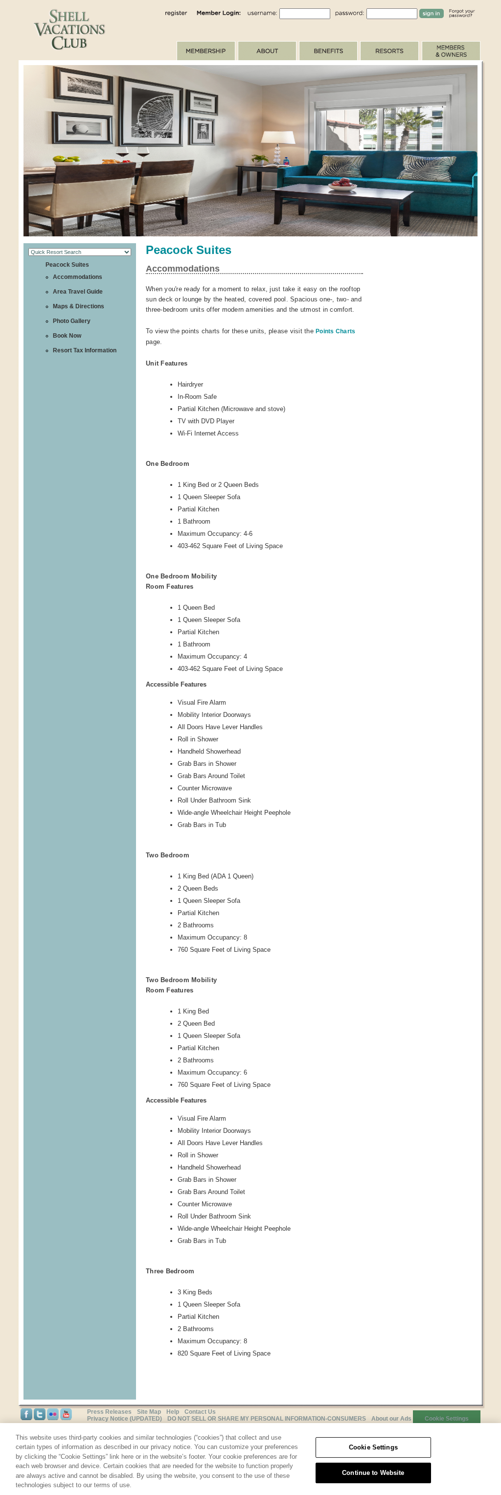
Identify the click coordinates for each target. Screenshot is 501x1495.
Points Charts (335, 331)
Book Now (67, 335)
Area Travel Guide (78, 291)
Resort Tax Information (84, 350)
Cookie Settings (373, 1447)
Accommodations (77, 277)
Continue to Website (373, 1472)
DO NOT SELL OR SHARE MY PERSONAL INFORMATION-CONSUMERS (266, 1418)
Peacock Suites (67, 264)
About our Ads (391, 1418)
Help (172, 1411)
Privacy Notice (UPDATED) (124, 1418)
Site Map (149, 1411)
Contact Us (200, 1411)
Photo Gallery (72, 321)
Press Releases (109, 1411)
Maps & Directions (78, 306)
